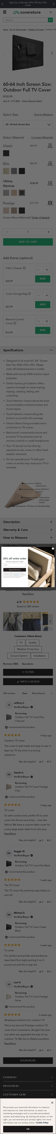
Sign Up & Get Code (14, 569)
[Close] (52, 1102)
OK (28, 1129)
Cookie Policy (41, 1123)
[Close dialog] (53, 548)
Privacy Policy (16, 575)
